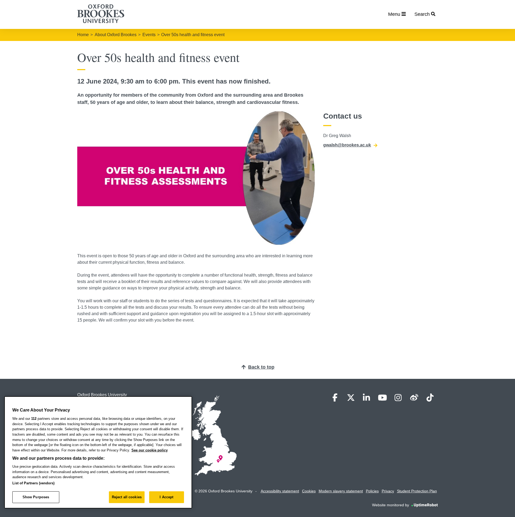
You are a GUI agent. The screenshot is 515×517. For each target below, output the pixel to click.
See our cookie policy (149, 450)
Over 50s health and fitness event (193, 34)
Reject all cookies (127, 497)
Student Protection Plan (417, 491)
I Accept (166, 497)
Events (149, 34)
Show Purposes (36, 497)
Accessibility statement (280, 491)
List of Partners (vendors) (33, 483)
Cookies (309, 491)
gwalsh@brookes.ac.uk (347, 145)
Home (83, 34)
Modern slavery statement (341, 491)
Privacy (388, 491)
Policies (372, 491)
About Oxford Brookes (116, 34)
